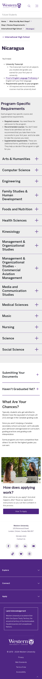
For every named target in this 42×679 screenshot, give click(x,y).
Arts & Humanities (16, 159)
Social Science (13, 349)
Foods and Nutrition (17, 209)
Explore (5, 570)
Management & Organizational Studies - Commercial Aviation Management (13, 268)
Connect (6, 583)
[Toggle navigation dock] (37, 677)
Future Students (9, 15)
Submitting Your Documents (13, 374)
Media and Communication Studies (14, 290)
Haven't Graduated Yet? (18, 389)
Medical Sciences (15, 305)
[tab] (21, 570)
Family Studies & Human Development (15, 195)
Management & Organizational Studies (13, 245)
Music (6, 316)
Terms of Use (21, 667)
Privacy (21, 657)
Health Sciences (14, 220)
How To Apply (21, 511)
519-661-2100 (21, 536)
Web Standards (21, 662)
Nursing (8, 327)
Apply (4, 596)
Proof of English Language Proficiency (21, 78)
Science (8, 338)
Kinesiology (11, 231)
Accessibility (21, 672)
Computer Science (16, 170)
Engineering (11, 181)
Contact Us (21, 539)
